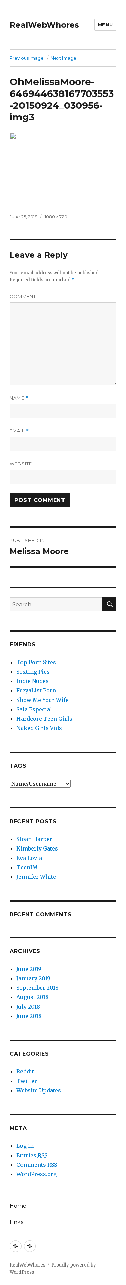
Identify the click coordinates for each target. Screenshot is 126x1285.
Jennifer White (36, 876)
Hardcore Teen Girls (44, 718)
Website (21, 463)
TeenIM (27, 867)
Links (16, 1222)
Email (19, 431)
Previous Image (27, 58)
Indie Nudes (32, 681)
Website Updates (38, 1090)
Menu (105, 24)
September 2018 (37, 987)
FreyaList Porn (36, 690)
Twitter (26, 1081)
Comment (23, 296)
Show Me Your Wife (42, 699)
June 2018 (29, 1016)
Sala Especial (34, 709)
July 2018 (28, 1006)
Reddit (25, 1071)
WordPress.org (36, 1174)
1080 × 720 (56, 216)
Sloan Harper (34, 839)
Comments (36, 1164)
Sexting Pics (33, 671)
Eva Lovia (29, 858)
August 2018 (32, 997)
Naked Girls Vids (39, 728)
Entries (31, 1155)
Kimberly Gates (37, 848)
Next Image (63, 58)
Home (18, 1206)
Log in (25, 1145)
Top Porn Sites (36, 662)
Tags (18, 766)
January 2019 (33, 978)
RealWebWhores (44, 25)
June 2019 (28, 969)
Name (19, 398)
